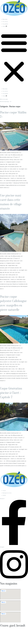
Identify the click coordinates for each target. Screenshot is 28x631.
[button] (14, 57)
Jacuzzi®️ (5, 26)
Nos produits (5, 24)
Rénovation (5, 19)
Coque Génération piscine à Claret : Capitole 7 (11, 393)
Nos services (5, 21)
